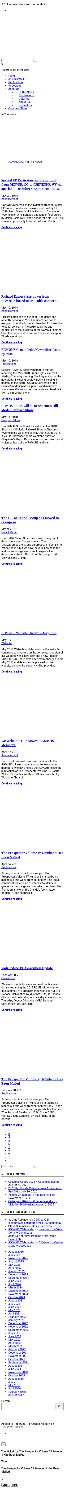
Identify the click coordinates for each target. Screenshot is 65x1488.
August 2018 (16, 1378)
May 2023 (14, 1310)
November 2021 (18, 1356)
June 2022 (14, 1336)
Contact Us (25, 105)
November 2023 (18, 1294)
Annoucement (9, 199)
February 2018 (17, 1391)
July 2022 (14, 1333)
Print (14, 1485)
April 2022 (14, 1343)
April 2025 (14, 1268)
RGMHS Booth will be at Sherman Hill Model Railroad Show (29, 408)
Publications (15, 82)
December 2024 (18, 1274)
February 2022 (17, 1349)
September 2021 (18, 1362)
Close (5, 1485)
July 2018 (14, 1382)
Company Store (17, 108)
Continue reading (11, 227)
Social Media (9, 532)
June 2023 (14, 1307)
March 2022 (15, 1346)
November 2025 (18, 1258)
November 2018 (18, 1372)
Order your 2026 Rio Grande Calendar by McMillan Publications (32, 1203)
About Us (13, 89)
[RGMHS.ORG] (32, 38)
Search (5, 1401)
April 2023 (14, 1313)
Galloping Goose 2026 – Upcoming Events (33, 1181)
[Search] (59, 1406)
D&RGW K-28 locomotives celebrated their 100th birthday (34, 1221)
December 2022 (18, 1323)
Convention (8, 978)
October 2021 (16, 1359)
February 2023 (17, 1316)
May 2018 (14, 1385)
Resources (14, 85)
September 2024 (18, 1277)
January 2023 (16, 1320)
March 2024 (15, 1287)
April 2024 (14, 1284)
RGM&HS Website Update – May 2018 (29, 633)
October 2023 (16, 1297)
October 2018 (16, 1375)
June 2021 (14, 1369)
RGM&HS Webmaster (21, 1229)
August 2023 (16, 1300)
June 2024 (14, 1281)
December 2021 (18, 1352)
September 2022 (18, 1329)
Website (6, 643)
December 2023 (18, 1290)
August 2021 (16, 1365)
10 (9, 1157)
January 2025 (16, 1271)
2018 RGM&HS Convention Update (27, 968)
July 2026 (14, 1255)
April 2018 (14, 1388)
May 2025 (14, 1264)
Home (12, 75)
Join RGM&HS (16, 79)
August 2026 (16, 1251)
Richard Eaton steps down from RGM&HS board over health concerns (29, 298)
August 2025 (16, 1261)
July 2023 (14, 1303)
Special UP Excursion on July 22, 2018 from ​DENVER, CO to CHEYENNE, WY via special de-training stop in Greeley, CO (31, 184)
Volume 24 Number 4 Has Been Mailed (31, 1194)
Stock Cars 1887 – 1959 (47, 1226)
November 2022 (18, 1326)
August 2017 (16, 1395)
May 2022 (14, 1339)
